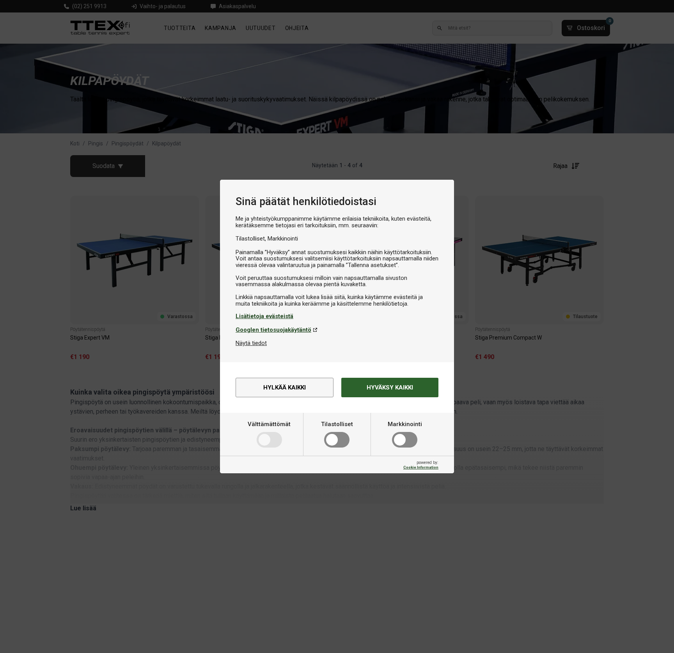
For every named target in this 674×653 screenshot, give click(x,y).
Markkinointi (405, 424)
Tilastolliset (337, 424)
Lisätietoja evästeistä (264, 316)
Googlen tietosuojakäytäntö (273, 329)
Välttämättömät (269, 424)
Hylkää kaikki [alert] (284, 387)
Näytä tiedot (251, 343)
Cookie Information (420, 467)
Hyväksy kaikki (390, 387)
